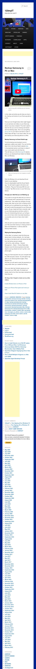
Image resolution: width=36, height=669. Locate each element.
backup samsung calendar (19, 299)
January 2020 (8, 513)
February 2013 (9, 647)
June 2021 (8, 481)
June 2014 (8, 616)
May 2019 (7, 529)
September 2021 (9, 475)
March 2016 (8, 579)
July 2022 (7, 461)
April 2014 (8, 620)
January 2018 (8, 550)
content (19, 310)
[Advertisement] (18, 53)
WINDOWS (8, 32)
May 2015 (7, 597)
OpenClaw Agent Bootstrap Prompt (15, 358)
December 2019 (9, 515)
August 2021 (8, 477)
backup (28, 297)
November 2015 (9, 585)
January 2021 (8, 490)
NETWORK (8, 39)
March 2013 (8, 645)
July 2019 (7, 525)
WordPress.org (9, 336)
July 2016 (7, 574)
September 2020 (9, 498)
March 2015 (8, 601)
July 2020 (7, 502)
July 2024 (7, 453)
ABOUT (15, 43)
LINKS (21, 43)
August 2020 (8, 500)
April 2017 (8, 560)
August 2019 (8, 523)
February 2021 (9, 488)
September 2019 (9, 521)
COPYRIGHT (8, 47)
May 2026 (7, 450)
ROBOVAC (19, 36)
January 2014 (8, 626)
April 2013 (8, 643)
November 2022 (9, 455)
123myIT (9, 10)
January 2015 (8, 603)
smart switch (19, 313)
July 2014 (7, 614)
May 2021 (7, 483)
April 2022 (8, 465)
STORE (16, 47)
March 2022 (8, 467)
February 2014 (9, 624)
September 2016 (9, 570)
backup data (8, 299)
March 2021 (8, 486)
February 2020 (9, 512)
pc (14, 312)
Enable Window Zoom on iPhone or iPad (15, 284)
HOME (6, 28)
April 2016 (8, 577)
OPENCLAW (16, 32)
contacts (14, 310)
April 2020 (8, 508)
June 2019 (8, 527)
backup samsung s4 (17, 304)
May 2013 (7, 641)
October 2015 (8, 587)
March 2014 (8, 622)
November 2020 (9, 494)
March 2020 (8, 510)
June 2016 (8, 575)
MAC (27, 28)
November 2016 (9, 566)
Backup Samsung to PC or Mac (14, 69)
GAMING (24, 32)
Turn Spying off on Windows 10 (21, 423)
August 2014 (8, 612)
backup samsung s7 (17, 305)
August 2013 (8, 636)
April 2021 (8, 484)
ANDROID (20, 28)
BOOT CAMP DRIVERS (15, 429)
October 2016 (8, 568)
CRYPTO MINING (9, 36)
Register (7, 328)
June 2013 (8, 639)
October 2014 (8, 608)
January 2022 (8, 469)
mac (6, 312)
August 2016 (8, 572)
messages (10, 312)
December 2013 (9, 628)
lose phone (27, 310)
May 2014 (7, 618)
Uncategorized (9, 667)
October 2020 (8, 496)
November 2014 (9, 606)
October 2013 (8, 632)
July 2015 (7, 593)
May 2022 (7, 463)
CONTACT (7, 43)
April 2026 (8, 452)
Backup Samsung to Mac (18, 307)
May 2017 (7, 558)
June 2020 (8, 504)
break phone (8, 310)
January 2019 (8, 531)
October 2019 (8, 519)
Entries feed (8, 332)
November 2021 (9, 471)
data (23, 310)
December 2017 (9, 552)
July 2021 (7, 479)
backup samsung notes (16, 302)
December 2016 (9, 564)
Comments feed (9, 334)
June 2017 (8, 556)
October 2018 (8, 535)
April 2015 (8, 599)
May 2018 (7, 543)
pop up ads (8, 131)
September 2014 (9, 610)
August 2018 (8, 539)
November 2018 (9, 533)
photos (17, 312)
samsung (7, 313)
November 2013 (9, 630)
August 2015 (8, 591)
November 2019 (9, 517)
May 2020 (7, 506)
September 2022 (9, 459)
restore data (27, 312)
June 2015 (8, 595)
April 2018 (8, 544)
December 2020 (9, 492)
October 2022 (8, 457)
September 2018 (9, 537)
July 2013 (7, 637)
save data (12, 313)
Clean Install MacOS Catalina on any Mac (16, 293)
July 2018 (7, 541)
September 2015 (9, 589)
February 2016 (9, 581)
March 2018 (8, 546)
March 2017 (8, 562)
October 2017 (8, 554)
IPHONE (13, 28)
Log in (6, 330)
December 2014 (9, 605)
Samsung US (21, 152)
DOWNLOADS (17, 39)
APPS (25, 39)
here (27, 146)
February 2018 (9, 548)
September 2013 (9, 634)
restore (22, 312)
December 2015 (9, 583)
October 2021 (8, 473)
